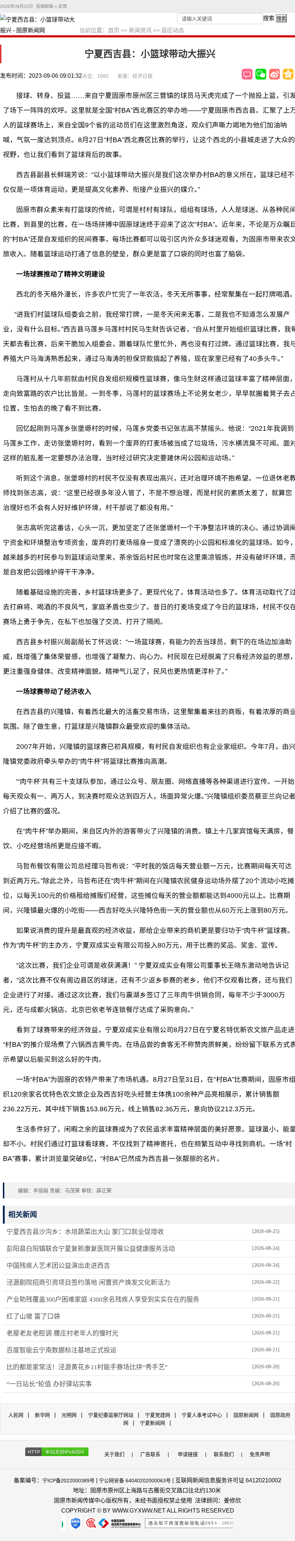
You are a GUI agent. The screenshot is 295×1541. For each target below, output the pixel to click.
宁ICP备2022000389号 (68, 1480)
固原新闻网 (246, 1415)
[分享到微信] (260, 74)
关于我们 (114, 1454)
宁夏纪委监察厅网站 (110, 1415)
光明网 (69, 1415)
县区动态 (172, 30)
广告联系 (150, 1454)
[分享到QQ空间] (288, 74)
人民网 (15, 1415)
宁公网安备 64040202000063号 (135, 1480)
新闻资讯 (140, 30)
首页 (113, 30)
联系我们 (224, 1454)
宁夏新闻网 (152, 1423)
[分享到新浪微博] (274, 74)
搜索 (268, 18)
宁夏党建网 (157, 1415)
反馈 (62, 6)
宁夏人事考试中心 (202, 1415)
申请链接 (188, 1454)
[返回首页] (39, 25)
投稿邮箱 (44, 6)
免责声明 (260, 1454)
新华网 (42, 1415)
